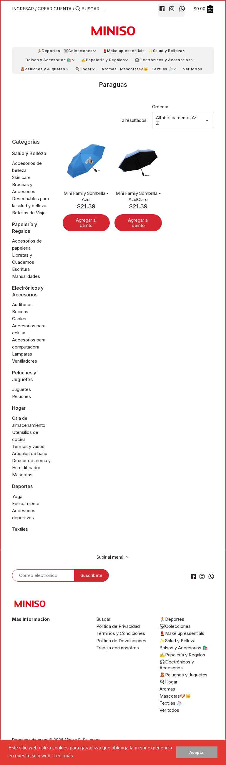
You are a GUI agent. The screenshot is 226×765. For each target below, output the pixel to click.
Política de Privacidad (118, 626)
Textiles (20, 529)
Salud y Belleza (29, 153)
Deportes (22, 486)
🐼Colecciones (175, 626)
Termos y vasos (28, 446)
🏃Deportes (171, 619)
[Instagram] (171, 8)
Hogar (19, 408)
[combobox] (106, 9)
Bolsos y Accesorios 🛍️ (183, 648)
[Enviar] (77, 9)
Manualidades (26, 276)
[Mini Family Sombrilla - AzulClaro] (138, 161)
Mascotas (22, 474)
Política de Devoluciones (121, 640)
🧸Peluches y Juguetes (183, 675)
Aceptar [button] (197, 752)
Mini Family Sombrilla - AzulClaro (138, 196)
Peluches (21, 396)
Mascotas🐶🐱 (175, 696)
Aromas (167, 689)
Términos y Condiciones (120, 633)
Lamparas (22, 354)
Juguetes (21, 389)
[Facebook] (161, 8)
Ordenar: (161, 106)
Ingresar (23, 8)
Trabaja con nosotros (117, 648)
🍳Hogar (168, 682)
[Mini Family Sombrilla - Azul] (86, 161)
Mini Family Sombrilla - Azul (86, 196)
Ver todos (169, 710)
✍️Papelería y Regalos (182, 655)
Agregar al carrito (86, 222)
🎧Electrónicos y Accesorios (176, 665)
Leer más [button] (63, 755)
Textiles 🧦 (170, 703)
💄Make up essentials (181, 633)
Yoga (17, 496)
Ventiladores (24, 361)
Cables (19, 318)
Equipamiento (25, 503)
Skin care (21, 177)
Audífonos (22, 304)
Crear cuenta (55, 8)
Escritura (21, 269)
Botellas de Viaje (29, 212)
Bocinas (20, 311)
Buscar (103, 619)
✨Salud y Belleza (177, 640)
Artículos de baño (29, 453)
